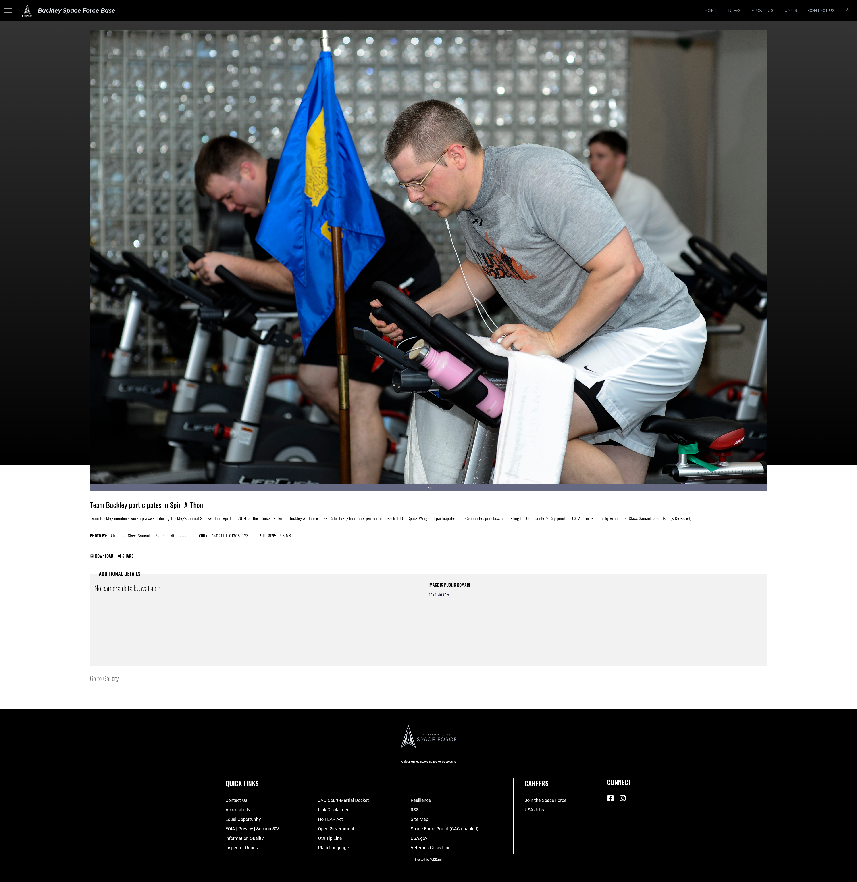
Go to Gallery (104, 678)
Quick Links (242, 783)
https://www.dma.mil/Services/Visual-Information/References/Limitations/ (570, 611)
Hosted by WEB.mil (428, 859)
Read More (437, 595)
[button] (7, 10)
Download (103, 556)
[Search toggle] (846, 10)
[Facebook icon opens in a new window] (610, 798)
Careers (537, 783)
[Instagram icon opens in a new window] (622, 798)
